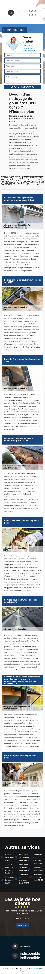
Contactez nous (14, 29)
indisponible (26, 10)
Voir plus (22, 925)
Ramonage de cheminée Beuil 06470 (38, 859)
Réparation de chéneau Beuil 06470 (24, 857)
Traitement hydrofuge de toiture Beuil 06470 (10, 868)
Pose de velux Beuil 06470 (9, 857)
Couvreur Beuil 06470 (38, 868)
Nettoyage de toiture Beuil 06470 (38, 877)
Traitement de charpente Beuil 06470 (24, 878)
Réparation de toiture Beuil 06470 (10, 880)
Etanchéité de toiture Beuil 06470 (24, 867)
